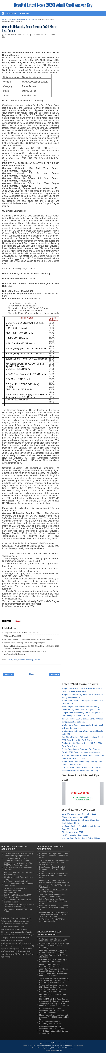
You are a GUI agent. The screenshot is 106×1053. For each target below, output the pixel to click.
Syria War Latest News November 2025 (79, 814)
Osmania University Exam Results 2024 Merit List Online (29, 29)
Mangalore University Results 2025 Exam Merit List (21, 633)
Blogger (59, 1050)
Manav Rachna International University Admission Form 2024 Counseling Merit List (54, 1017)
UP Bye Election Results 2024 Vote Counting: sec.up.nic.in (52, 920)
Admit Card (11, 13)
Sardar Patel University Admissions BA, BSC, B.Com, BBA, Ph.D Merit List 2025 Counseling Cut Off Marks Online (54, 980)
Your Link (48, 1043)
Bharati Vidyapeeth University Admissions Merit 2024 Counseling (52, 1027)
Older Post (55, 674)
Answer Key (24, 13)
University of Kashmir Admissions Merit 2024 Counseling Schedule (53, 986)
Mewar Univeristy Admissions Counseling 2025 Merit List (50, 965)
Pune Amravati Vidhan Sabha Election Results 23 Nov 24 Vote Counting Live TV (53, 908)
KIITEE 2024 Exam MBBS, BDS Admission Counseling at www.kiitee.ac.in (15, 890)
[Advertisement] (34, 46)
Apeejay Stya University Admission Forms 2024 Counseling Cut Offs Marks (54, 1005)
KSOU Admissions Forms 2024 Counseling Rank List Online (50, 1023)
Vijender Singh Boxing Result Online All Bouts (81, 838)
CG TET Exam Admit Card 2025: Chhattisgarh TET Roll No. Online (16, 859)
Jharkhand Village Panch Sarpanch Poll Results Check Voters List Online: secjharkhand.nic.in (54, 862)
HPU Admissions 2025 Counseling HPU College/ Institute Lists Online (54, 961)
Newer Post (8, 674)
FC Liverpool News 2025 (12, 636)
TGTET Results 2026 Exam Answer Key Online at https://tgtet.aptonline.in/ (18, 855)
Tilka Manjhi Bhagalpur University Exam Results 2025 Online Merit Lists (28, 639)
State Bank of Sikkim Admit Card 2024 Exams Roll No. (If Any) (18, 896)
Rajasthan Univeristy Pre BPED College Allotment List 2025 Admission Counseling (54, 946)
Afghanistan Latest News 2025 (75, 817)
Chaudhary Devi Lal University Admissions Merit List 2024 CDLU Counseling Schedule (52, 1010)
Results (33, 19)
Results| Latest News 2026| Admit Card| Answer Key (53, 5)
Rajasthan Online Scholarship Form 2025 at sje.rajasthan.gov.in (24, 643)
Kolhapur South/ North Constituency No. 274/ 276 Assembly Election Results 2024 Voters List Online (54, 915)
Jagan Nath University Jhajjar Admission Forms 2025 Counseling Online (54, 970)
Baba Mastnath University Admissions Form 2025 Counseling (53, 975)
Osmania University (23, 19)
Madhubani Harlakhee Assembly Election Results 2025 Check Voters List (54, 881)
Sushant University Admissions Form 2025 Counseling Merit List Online (53, 940)
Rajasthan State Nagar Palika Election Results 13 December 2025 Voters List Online (53, 856)
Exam (14, 19)
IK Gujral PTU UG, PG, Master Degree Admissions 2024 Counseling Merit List (54, 1000)
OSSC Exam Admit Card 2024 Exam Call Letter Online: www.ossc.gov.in (19, 905)
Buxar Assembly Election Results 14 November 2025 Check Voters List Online (52, 869)
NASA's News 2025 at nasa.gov (75, 835)
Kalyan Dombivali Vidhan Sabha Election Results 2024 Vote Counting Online (53, 901)
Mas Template (69, 1048)
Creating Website (51, 1048)
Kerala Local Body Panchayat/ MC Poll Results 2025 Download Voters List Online (53, 876)
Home (4, 19)
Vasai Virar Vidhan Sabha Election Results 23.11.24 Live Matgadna (52, 895)
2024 (9, 19)
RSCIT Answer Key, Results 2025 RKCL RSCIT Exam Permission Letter (19, 864)
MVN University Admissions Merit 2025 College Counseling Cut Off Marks (53, 951)
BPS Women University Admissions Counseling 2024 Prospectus (52, 991)
